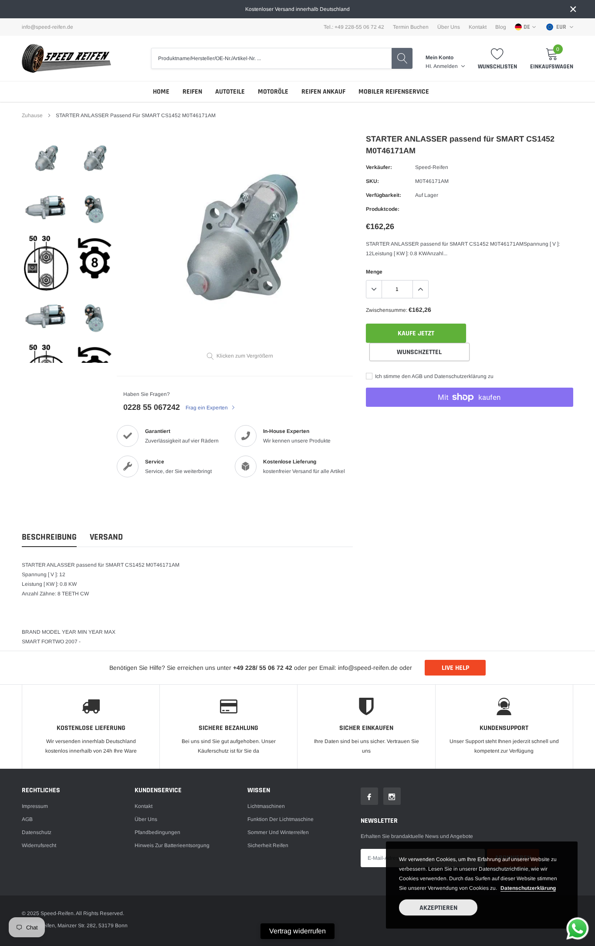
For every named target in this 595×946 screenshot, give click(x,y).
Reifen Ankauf (323, 91)
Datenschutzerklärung (528, 888)
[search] (402, 58)
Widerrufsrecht (39, 845)
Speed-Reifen (431, 167)
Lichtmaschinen (266, 806)
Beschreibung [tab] (49, 537)
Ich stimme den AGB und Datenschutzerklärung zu (434, 376)
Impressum (35, 806)
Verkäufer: (379, 167)
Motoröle (273, 91)
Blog (500, 27)
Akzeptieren (438, 907)
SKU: (372, 181)
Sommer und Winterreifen (278, 832)
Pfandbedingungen (157, 832)
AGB (27, 819)
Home (161, 91)
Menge (374, 272)
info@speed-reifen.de (47, 27)
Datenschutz (36, 832)
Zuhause (32, 115)
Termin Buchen (411, 27)
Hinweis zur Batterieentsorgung (172, 845)
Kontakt (478, 27)
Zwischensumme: (386, 310)
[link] (46, 160)
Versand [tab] (106, 537)
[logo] (66, 58)
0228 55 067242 (151, 407)
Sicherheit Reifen (267, 845)
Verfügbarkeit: (383, 195)
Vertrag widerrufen (297, 931)
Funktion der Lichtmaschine (280, 819)
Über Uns (448, 27)
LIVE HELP (455, 667)
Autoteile (230, 91)
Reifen (192, 91)
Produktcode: (382, 209)
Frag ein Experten (207, 408)
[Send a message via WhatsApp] (578, 929)
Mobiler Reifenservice (393, 91)
